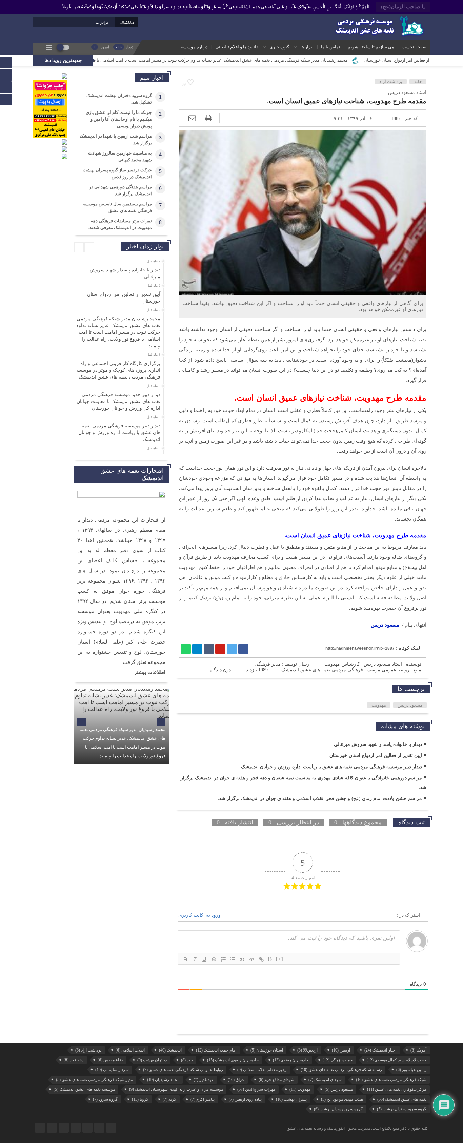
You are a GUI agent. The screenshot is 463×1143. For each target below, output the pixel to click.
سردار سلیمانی (112, 1069)
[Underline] (204, 959)
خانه (418, 81)
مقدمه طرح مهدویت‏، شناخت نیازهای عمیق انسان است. (346, 101)
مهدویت (378, 705)
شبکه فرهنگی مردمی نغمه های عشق (391, 1079)
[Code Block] (252, 959)
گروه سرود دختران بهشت (401, 1109)
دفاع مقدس (110, 1060)
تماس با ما (330, 46)
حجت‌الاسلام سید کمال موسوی (396, 1060)
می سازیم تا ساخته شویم (371, 46)
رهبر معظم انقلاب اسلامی (261, 1069)
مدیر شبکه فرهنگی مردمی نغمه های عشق (94, 1079)
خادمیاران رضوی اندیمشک (233, 1060)
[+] (279, 958)
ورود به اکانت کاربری (200, 915)
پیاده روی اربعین (245, 1099)
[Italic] (195, 959)
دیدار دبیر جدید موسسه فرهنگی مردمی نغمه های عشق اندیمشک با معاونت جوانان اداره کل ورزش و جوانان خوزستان (118, 401)
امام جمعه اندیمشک (216, 1050)
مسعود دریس (385, 625)
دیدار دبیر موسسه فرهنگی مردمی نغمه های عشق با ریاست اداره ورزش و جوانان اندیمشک (331, 766)
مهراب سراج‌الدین (256, 1089)
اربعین (341, 1050)
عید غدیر (204, 1079)
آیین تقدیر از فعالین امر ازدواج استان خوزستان (375, 755)
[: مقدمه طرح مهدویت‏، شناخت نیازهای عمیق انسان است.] (192, 118)
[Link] (261, 959)
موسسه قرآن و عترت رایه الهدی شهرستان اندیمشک (176, 1089)
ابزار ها (307, 46)
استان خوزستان (266, 1050)
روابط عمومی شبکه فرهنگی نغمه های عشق (183, 1069)
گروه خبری (279, 46)
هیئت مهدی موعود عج (342, 1099)
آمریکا (418, 1050)
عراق (236, 1079)
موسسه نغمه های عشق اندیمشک (84, 1089)
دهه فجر (73, 1060)
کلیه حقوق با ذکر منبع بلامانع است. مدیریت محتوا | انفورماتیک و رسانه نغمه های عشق (357, 1128)
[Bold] (185, 959)
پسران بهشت (291, 1099)
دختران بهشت (152, 1060)
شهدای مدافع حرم (276, 1079)
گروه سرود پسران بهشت (338, 1109)
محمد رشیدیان (163, 1079)
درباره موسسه (194, 46)
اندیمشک (170, 1050)
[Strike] (214, 959)
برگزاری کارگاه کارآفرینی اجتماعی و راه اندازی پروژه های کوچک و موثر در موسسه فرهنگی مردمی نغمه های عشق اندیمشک (118, 370)
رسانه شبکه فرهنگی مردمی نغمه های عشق (341, 1069)
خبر (187, 1060)
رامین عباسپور (411, 1069)
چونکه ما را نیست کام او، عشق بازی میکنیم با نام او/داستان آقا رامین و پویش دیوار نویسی (119, 119)
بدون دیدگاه (221, 669)
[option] (120, 271)
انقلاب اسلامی (130, 1050)
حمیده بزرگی (338, 1060)
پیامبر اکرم (202, 1099)
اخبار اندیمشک (380, 1050)
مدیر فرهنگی (268, 664)
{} (270, 958)
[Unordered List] (233, 959)
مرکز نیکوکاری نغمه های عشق (396, 1089)
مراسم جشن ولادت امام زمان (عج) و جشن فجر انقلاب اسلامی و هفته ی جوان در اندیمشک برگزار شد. (320, 798)
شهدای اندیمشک (325, 1079)
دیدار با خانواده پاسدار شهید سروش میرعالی (378, 744)
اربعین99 (307, 1050)
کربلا (169, 1099)
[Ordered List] (223, 959)
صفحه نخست (414, 46)
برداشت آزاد (390, 81)
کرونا (140, 1099)
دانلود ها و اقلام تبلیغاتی (236, 46)
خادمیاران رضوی (290, 1060)
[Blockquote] (242, 959)
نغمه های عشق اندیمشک (401, 1099)
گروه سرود (105, 1099)
